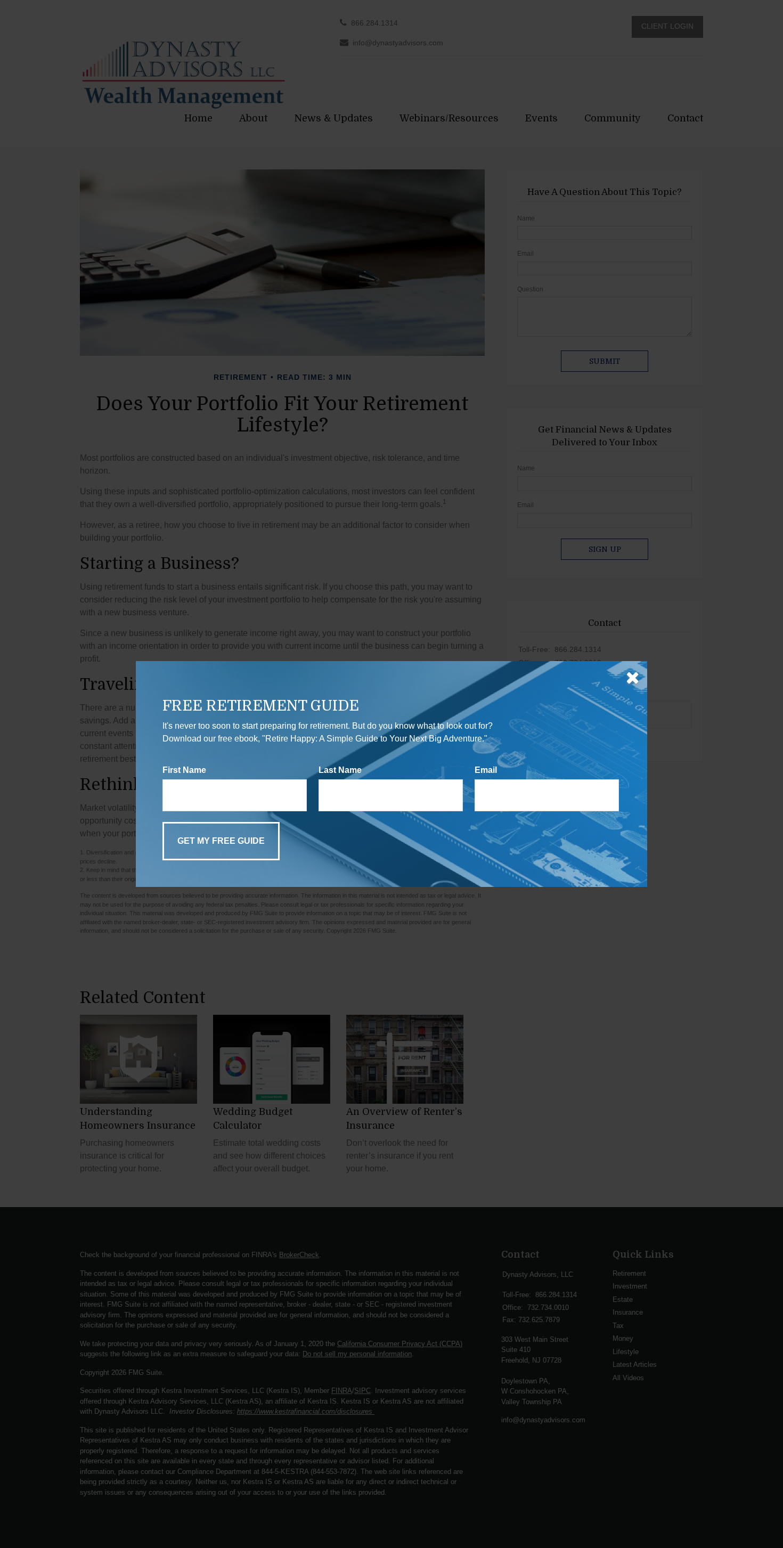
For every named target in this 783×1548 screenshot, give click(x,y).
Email (486, 770)
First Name (184, 770)
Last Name (340, 770)
